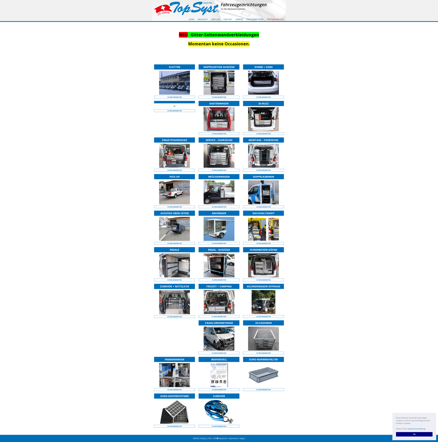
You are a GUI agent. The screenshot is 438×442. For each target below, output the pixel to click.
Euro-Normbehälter (263, 359)
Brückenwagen (219, 176)
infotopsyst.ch (220, 438)
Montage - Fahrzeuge (263, 140)
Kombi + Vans (263, 67)
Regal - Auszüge (219, 249)
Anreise (239, 19)
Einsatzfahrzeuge (174, 140)
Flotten (174, 67)
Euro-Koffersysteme (174, 396)
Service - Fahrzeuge (219, 140)
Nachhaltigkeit (264, 213)
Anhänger (219, 213)
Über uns (215, 19)
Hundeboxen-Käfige (263, 249)
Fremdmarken (174, 359)
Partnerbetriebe (254, 19)
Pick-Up (174, 176)
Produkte (202, 19)
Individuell (219, 359)
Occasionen (263, 323)
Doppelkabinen (263, 176)
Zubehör (219, 396)
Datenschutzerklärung (416, 429)
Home (191, 19)
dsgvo (242, 438)
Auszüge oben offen (174, 213)
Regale (174, 249)
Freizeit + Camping (219, 286)
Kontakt (227, 19)
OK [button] (414, 434)
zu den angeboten (174, 97)
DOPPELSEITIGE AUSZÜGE (219, 67)
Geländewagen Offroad (263, 286)
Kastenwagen (219, 103)
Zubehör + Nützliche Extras (174, 288)
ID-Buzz (263, 103)
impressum (233, 438)
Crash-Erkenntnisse (219, 323)
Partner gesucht (275, 19)
